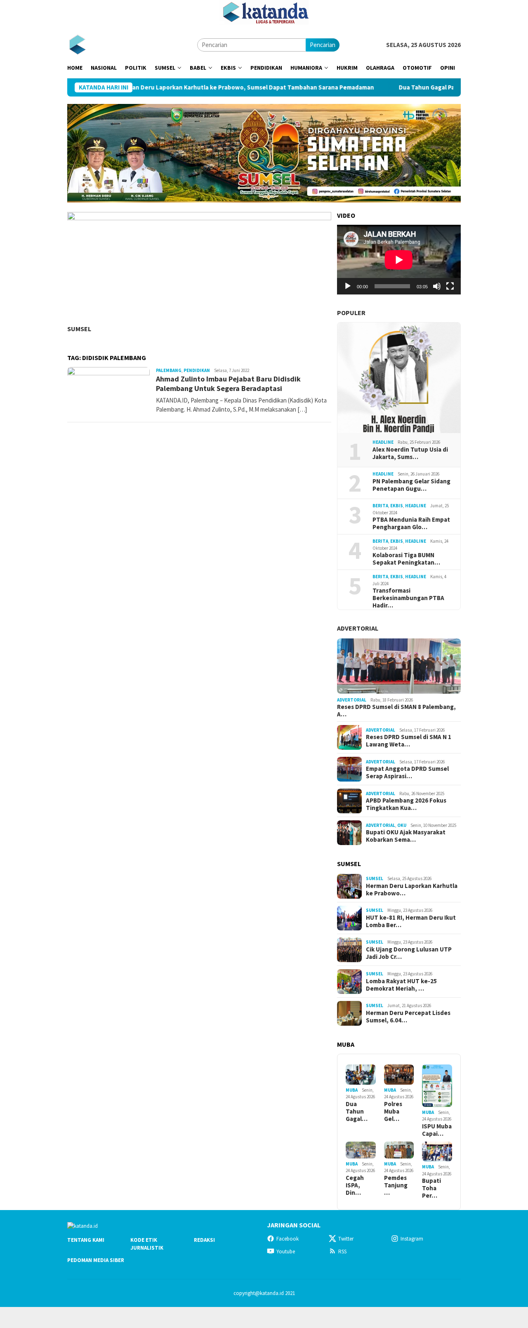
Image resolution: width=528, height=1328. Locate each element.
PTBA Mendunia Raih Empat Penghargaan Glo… (411, 523)
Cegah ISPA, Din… (355, 1185)
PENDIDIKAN (197, 370)
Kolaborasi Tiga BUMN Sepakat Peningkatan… (406, 558)
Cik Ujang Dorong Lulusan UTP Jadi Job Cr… (409, 953)
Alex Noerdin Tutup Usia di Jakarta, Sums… (410, 453)
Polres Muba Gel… (393, 1111)
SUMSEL (79, 329)
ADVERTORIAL (357, 628)
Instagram (412, 1238)
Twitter (346, 1238)
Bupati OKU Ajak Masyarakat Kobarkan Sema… (406, 836)
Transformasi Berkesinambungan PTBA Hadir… (408, 598)
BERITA (380, 506)
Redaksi (204, 1239)
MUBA (352, 1090)
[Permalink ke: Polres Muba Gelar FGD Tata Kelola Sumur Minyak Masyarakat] (399, 1074)
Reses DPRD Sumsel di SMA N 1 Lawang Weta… (408, 740)
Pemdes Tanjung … (396, 1185)
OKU (401, 825)
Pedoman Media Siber (95, 1260)
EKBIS (396, 506)
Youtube (285, 1251)
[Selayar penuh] (450, 286)
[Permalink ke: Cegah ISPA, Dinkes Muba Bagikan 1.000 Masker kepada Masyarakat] (361, 1150)
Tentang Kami (85, 1239)
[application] (399, 259)
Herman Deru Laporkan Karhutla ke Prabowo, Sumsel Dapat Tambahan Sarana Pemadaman (206, 87)
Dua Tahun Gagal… (357, 1111)
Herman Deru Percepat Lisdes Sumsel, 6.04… (408, 1016)
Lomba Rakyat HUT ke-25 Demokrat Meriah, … (401, 984)
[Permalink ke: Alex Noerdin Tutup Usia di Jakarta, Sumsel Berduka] (399, 378)
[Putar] (348, 286)
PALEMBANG (169, 370)
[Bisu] (437, 286)
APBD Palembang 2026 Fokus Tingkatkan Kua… (406, 804)
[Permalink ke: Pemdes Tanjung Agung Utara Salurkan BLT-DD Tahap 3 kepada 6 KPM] (399, 1150)
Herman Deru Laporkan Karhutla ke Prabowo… (411, 889)
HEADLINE (383, 442)
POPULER (351, 312)
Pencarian (322, 45)
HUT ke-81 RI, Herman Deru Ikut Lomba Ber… (411, 921)
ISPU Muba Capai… (437, 1130)
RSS (342, 1251)
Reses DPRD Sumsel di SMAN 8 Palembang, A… (396, 710)
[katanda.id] (77, 44)
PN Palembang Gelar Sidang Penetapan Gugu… (411, 485)
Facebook (287, 1238)
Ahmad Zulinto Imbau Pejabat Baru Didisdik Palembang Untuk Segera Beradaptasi (228, 383)
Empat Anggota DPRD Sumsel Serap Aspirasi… (407, 772)
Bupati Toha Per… (431, 1188)
